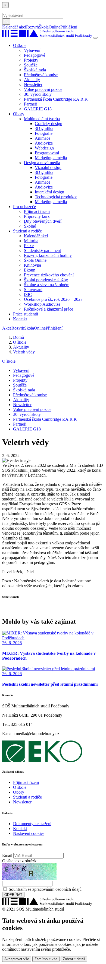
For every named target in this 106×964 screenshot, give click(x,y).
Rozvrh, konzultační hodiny (48, 255)
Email (7, 855)
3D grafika (44, 128)
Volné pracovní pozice (43, 89)
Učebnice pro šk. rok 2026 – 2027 (53, 299)
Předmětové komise (41, 74)
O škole (8, 361)
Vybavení (32, 50)
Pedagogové (34, 55)
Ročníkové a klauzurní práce (48, 309)
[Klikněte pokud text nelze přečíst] (29, 871)
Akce (6, 328)
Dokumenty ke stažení (32, 823)
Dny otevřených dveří (42, 221)
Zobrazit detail (74, 959)
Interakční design (49, 192)
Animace (42, 138)
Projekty (31, 60)
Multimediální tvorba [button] (42, 118)
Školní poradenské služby (46, 279)
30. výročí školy (38, 94)
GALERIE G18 (38, 109)
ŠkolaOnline (49, 27)
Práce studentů (25, 314)
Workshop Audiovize (42, 304)
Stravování (33, 289)
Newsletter (33, 84)
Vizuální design (48, 167)
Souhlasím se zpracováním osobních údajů (45, 889)
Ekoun (29, 270)
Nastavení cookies (28, 833)
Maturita (31, 240)
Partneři (30, 104)
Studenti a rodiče (27, 797)
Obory (18, 792)
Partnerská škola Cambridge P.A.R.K (56, 99)
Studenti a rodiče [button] (27, 231)
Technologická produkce (56, 196)
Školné (30, 226)
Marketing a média (51, 157)
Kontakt (20, 319)
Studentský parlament (42, 250)
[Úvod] (47, 36)
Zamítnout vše (46, 959)
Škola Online (35, 260)
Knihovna (32, 265)
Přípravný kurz (36, 216)
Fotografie (43, 133)
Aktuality (32, 79)
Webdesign (44, 148)
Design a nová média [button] (42, 162)
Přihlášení (68, 27)
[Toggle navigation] (95, 38)
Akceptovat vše (16, 959)
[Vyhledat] (79, 27)
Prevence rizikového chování (49, 275)
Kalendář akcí (14, 27)
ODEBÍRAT (13, 895)
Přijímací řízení (37, 211)
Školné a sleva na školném (46, 284)
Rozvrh (32, 27)
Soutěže (31, 65)
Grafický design (48, 123)
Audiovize (44, 143)
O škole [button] (19, 45)
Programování (47, 153)
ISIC (28, 294)
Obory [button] (18, 113)
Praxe (29, 245)
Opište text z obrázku (20, 860)
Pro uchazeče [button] (24, 206)
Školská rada (35, 70)
